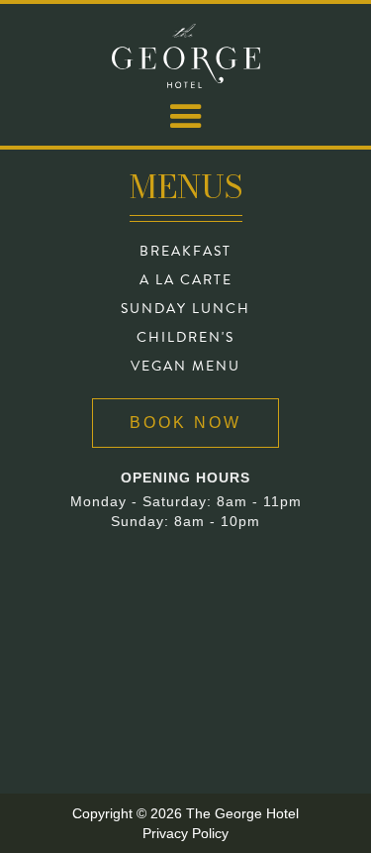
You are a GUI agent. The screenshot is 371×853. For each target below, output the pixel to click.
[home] (186, 56)
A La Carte (185, 280)
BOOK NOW (185, 422)
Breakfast (185, 252)
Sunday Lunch (185, 309)
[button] (186, 117)
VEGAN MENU (185, 366)
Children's (185, 338)
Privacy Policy (185, 833)
